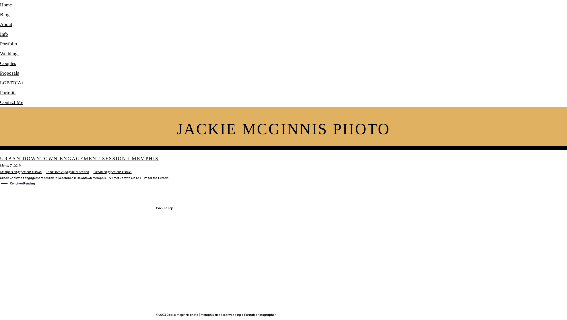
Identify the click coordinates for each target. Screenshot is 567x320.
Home (6, 5)
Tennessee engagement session (67, 172)
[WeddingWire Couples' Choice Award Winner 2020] (110, 249)
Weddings (9, 53)
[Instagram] (208, 269)
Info (4, 34)
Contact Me (11, 102)
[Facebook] (196, 269)
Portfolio (8, 44)
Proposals (9, 73)
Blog (5, 14)
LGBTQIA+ (12, 82)
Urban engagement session (112, 172)
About (6, 24)
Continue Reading (22, 183)
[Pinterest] (220, 269)
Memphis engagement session (21, 172)
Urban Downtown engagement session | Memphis (79, 158)
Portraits (8, 92)
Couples (8, 63)
